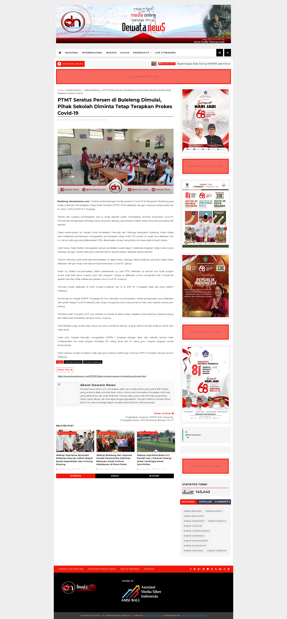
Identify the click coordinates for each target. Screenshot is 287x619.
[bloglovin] (208, 569)
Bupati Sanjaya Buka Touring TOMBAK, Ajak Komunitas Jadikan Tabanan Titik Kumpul (203, 63)
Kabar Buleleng (92, 90)
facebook (75, 476)
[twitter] (194, 569)
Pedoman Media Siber (102, 569)
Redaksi (149, 569)
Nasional (71, 52)
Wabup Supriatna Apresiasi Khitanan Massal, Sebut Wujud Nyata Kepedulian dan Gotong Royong (74, 460)
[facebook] (190, 569)
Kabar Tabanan (216, 550)
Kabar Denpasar (194, 521)
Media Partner (129, 569)
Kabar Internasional (197, 531)
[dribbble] (212, 569)
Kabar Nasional (194, 550)
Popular (205, 501)
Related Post (65, 425)
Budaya (111, 52)
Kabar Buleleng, (100, 119)
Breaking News (149, 64)
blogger (154, 476)
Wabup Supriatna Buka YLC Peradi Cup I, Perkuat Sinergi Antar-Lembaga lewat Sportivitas (154, 460)
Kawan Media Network (193, 615)
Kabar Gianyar (193, 526)
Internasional (92, 52)
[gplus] (199, 569)
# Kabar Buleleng (92, 362)
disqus (115, 476)
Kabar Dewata (217, 521)
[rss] (215, 569)
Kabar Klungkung (195, 546)
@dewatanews (193, 435)
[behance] (220, 569)
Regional (188, 501)
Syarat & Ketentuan (70, 569)
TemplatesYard (152, 615)
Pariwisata (141, 52)
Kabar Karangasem (196, 541)
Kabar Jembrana (194, 536)
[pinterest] (203, 569)
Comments (222, 501)
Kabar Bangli (214, 511)
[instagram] (224, 569)
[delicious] (228, 569)
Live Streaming (165, 52)
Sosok (124, 52)
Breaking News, (84, 119)
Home (61, 90)
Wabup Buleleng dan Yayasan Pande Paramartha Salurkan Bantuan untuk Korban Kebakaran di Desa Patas (114, 460)
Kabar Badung (193, 511)
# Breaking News (73, 362)
